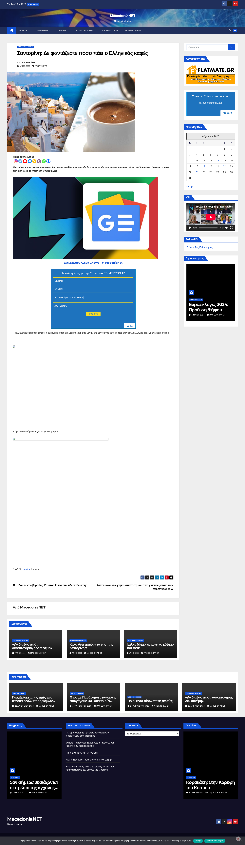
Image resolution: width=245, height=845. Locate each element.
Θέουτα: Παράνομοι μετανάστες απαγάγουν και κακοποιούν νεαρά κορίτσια (93, 700)
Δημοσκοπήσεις (134, 30)
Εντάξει (198, 840)
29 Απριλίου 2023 (21, 793)
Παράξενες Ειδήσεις (25, 47)
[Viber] (39, 161)
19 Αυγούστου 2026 (82, 706)
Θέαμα (63, 30)
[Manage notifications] (238, 839)
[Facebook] (48, 161)
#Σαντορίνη (41, 66)
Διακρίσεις (191, 777)
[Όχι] (241, 840)
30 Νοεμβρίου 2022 (199, 793)
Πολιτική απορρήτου (215, 840)
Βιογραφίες (15, 777)
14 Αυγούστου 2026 (140, 706)
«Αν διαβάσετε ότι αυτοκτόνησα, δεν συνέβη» (32, 646)
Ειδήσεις (24, 30)
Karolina (26, 569)
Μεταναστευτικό (77, 693)
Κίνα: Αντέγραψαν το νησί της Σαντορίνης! (91, 646)
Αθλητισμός (44, 30)
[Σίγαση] (226, 227)
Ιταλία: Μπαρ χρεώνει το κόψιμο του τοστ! (150, 646)
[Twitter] (20, 161)
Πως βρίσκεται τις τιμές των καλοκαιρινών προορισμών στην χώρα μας (32, 700)
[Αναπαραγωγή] (190, 227)
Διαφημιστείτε (110, 30)
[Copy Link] (34, 161)
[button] (230, 30)
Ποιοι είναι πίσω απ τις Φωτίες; (150, 701)
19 (203, 166)
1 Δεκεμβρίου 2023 (201, 311)
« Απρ (189, 186)
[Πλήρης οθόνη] (231, 227)
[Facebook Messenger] (30, 161)
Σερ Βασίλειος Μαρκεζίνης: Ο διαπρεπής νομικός (29, 787)
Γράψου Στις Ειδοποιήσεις (199, 247)
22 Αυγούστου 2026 (24, 706)
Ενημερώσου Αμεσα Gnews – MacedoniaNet (93, 262)
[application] (210, 217)
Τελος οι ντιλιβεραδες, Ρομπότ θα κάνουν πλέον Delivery (51, 585)
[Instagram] (16, 161)
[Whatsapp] (44, 161)
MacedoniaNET (122, 16)
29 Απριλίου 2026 (196, 706)
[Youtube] (25, 161)
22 (224, 166)
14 (217, 160)
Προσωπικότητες (85, 30)
